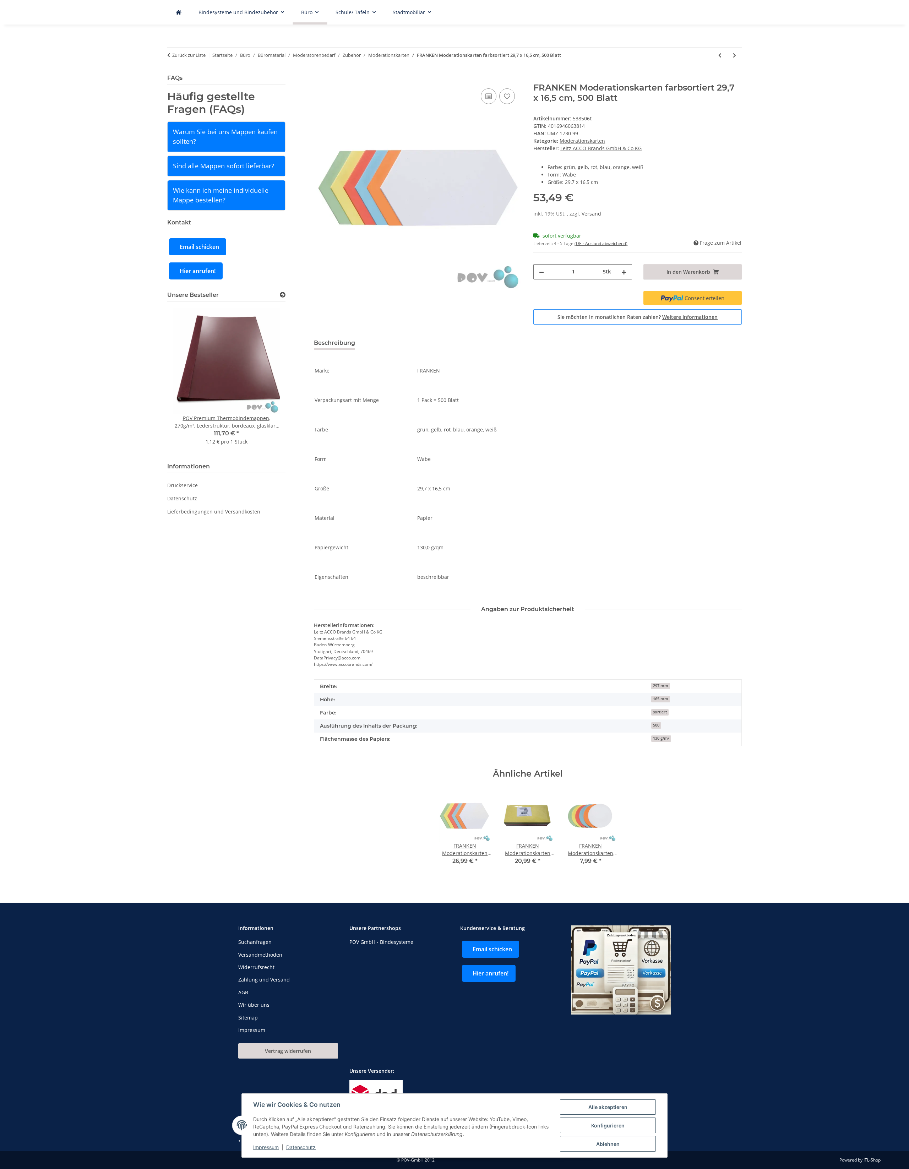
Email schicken (199, 247)
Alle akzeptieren (607, 1107)
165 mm (660, 698)
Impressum (266, 1147)
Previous (185, 381)
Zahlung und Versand (264, 979)
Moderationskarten (582, 140)
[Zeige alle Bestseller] (282, 295)
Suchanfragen (255, 942)
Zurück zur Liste (189, 55)
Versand (591, 213)
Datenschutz (301, 1147)
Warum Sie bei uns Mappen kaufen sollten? (225, 136)
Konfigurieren (608, 1125)
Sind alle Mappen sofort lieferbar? (223, 166)
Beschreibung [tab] (334, 342)
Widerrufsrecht (256, 967)
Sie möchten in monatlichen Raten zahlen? (637, 317)
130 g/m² (661, 738)
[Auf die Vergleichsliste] (488, 96)
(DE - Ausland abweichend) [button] (601, 243)
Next (268, 381)
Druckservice (182, 485)
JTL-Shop (872, 1160)
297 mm (660, 685)
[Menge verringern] (541, 272)
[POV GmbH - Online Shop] (178, 12)
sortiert (660, 711)
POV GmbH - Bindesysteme (381, 942)
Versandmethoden (260, 954)
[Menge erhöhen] (624, 272)
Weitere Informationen (690, 317)
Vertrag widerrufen (288, 1051)
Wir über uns (254, 1004)
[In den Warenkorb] (319, 79)
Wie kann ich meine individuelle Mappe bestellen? (220, 195)
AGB (243, 992)
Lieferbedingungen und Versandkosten (213, 511)
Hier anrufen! (198, 271)
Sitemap (248, 1017)
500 (656, 725)
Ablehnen (608, 1144)
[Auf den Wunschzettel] (507, 96)
